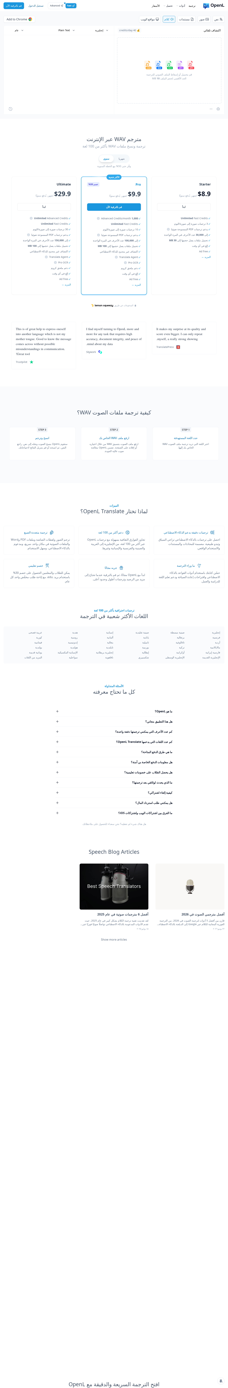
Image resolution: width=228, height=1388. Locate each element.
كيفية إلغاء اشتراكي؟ (160, 793)
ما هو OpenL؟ (163, 711)
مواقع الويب (148, 19)
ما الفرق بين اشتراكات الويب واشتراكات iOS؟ (145, 813)
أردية (217, 642)
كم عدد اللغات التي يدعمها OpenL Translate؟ (144, 742)
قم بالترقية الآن (14, 5)
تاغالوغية (180, 642)
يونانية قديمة (35, 652)
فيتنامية (38, 642)
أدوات (182, 5)
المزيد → (206, 257)
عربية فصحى (35, 632)
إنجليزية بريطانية (104, 652)
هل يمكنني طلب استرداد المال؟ (153, 803)
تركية (182, 647)
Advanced (55, 5)
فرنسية (216, 637)
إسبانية (109, 632)
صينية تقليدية (142, 632)
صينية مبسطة (177, 632)
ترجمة (192, 5)
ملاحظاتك (88, 824)
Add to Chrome (17, 19)
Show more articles (114, 940)
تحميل (169, 5)
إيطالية (145, 652)
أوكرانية (180, 652)
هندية (75, 632)
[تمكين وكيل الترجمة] (218, 109)
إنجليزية (216, 632)
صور (202, 19)
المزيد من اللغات (33, 657)
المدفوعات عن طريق (123, 305)
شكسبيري (143, 657)
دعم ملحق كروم (129, 268)
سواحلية (73, 657)
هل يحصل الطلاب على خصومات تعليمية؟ (148, 772)
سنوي (106, 158)
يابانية (146, 637)
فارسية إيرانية (213, 652)
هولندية (74, 647)
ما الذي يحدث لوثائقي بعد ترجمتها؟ (152, 782)
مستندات (184, 19)
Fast (69, 5)
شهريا (122, 158)
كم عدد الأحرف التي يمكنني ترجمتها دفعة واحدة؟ (143, 732)
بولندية (38, 647)
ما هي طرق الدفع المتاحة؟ (156, 752)
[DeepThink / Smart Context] (211, 109)
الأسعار (156, 5)
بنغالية (110, 642)
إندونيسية (73, 642)
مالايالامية (215, 647)
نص (216, 19)
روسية (74, 637)
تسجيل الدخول (35, 5)
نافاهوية (109, 657)
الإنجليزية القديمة (211, 657)
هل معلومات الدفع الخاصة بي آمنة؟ (151, 762)
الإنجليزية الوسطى (175, 657)
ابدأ (184, 206)
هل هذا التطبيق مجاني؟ (158, 721)
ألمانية (110, 637)
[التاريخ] (10, 109)
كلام (166, 19)
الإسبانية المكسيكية (68, 652)
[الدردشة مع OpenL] (220, 1380)
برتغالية (181, 637)
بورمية (145, 647)
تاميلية (145, 642)
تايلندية (109, 647)
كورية (39, 637)
